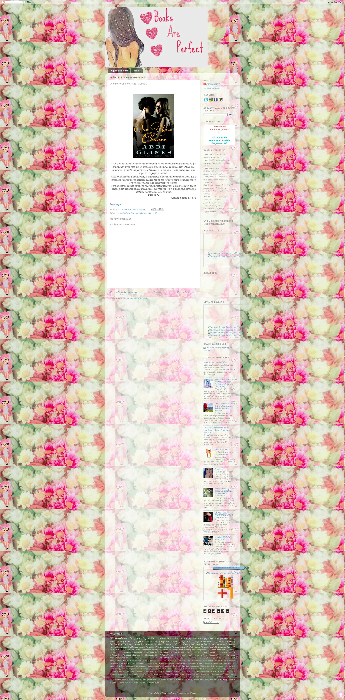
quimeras (145, 674)
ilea (173, 666)
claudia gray (184, 661)
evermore (180, 652)
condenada (196, 661)
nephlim (139, 672)
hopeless (158, 666)
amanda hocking (151, 650)
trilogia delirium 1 (151, 680)
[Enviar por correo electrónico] (152, 209)
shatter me (197, 655)
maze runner (139, 647)
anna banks (183, 650)
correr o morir (208, 661)
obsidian (169, 672)
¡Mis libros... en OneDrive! (215, 362)
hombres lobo (151, 641)
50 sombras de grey (125, 638)
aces (137, 644)
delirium (232, 661)
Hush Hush (114, 650)
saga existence (178, 674)
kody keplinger (209, 652)
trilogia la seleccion (183, 680)
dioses (185, 644)
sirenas (222, 655)
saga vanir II (169, 677)
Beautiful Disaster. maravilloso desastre (143, 658)
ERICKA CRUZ (212, 84)
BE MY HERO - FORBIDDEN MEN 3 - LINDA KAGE (224, 515)
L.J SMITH (165, 658)
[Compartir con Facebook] (160, 209)
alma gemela (213, 658)
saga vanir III (182, 677)
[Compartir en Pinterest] (162, 209)
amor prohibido (115, 661)
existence (208, 663)
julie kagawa (183, 666)
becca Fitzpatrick (199, 650)
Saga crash (176, 658)
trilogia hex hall (167, 680)
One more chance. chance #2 (144, 213)
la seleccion (217, 666)
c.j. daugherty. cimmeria (152, 661)
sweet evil (209, 647)
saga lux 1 (206, 674)
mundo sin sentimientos (214, 669)
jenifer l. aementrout (159, 638)
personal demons (226, 672)
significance (211, 655)
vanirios (121, 658)
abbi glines (125, 213)
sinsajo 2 (193, 677)
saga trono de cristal (204, 641)
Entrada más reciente (123, 293)
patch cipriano (164, 647)
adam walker (188, 658)
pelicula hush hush (182, 672)
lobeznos (170, 669)
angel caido (213, 638)
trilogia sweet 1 (211, 680)
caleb (159, 644)
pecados (150, 655)
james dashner (193, 652)
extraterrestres (218, 644)
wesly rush (124, 682)
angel (138, 641)
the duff (221, 641)
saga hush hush (193, 674)
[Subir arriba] (340, 695)
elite (200, 663)
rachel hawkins (163, 655)
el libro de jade (150, 663)
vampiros (182, 638)
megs (151, 647)
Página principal (119, 70)
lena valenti (123, 647)
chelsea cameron (170, 661)
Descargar (116, 204)
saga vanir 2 (156, 677)
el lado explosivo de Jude (132, 663)
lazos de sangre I (142, 669)
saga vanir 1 (144, 677)
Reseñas (137, 70)
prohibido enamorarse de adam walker (124, 674)
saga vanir (180, 647)
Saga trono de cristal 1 (131, 650)
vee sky (222, 680)
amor (173, 650)
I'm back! (219, 469)
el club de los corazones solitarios (148, 652)
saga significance (169, 641)
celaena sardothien (217, 650)
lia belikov (222, 652)
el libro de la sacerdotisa (186, 663)
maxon (187, 669)
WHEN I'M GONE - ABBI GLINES (223, 538)
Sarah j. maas (116, 641)
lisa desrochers (158, 669)
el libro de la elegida (166, 663)
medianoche (197, 669)
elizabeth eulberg (200, 644)
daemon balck (172, 644)
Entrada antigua (187, 293)
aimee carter (201, 658)
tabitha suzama (205, 677)
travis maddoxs (225, 647)
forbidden (218, 663)
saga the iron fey (116, 677)
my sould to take (125, 672)
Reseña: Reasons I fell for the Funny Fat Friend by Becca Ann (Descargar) (224, 383)
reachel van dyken (182, 655)
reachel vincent (158, 674)
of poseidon (139, 655)
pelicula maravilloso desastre (205, 672)
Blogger (193, 693)
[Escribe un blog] (154, 209)
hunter (167, 666)
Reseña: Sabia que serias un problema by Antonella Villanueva (223, 492)
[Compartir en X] (157, 209)
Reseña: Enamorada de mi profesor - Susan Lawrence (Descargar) (216, 430)
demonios (197, 638)
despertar (115, 663)
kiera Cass (206, 666)
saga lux (228, 638)
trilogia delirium (135, 680)
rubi (168, 674)
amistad (164, 650)
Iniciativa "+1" (221, 449)
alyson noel (147, 644)
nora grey (149, 672)
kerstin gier (194, 666)
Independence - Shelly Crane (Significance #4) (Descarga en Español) (225, 407)
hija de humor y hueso (144, 666)
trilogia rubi (197, 680)
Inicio (157, 293)
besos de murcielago (132, 661)
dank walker (221, 661)
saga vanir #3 (131, 677)
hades (227, 663)
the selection (121, 680)
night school (125, 655)
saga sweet (186, 641)
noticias (159, 672)
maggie (179, 669)
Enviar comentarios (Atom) (135, 298)
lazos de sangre (127, 669)
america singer (227, 658)
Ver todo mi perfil (211, 88)
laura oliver (114, 669)
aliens (129, 641)
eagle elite (126, 652)
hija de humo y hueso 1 (124, 666)
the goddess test (220, 677)
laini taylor (229, 666)
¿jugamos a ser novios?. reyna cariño (144, 682)
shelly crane (194, 647)
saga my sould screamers (223, 674)
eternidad (169, 652)
